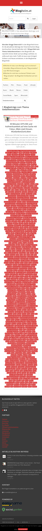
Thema (30, 369)
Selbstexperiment (31, 341)
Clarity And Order (15, 194)
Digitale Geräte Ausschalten (14, 217)
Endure (26, 227)
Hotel (17, 255)
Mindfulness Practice (29, 284)
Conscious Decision (10, 198)
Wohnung (16, 384)
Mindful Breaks (11, 284)
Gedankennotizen (10, 245)
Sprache (25, 355)
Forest (35, 241)
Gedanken (30, 243)
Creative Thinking (21, 204)
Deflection (9, 207)
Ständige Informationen (28, 357)
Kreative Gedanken (30, 270)
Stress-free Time (32, 361)
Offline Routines (10, 300)
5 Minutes (21, 154)
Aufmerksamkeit (17, 174)
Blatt (36, 184)
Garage (25, 243)
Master (21, 278)
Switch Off (24, 365)
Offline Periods (21, 298)
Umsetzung (22, 377)
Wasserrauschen (9, 382)
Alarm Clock (22, 164)
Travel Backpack (11, 373)
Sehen (7, 341)
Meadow (26, 278)
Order (29, 310)
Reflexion (28, 331)
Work (29, 384)
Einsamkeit (32, 223)
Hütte (28, 255)
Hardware (8, 251)
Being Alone (26, 180)
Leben (6, 276)
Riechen (23, 335)
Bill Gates (26, 184)
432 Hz (9, 154)
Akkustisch (15, 164)
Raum (20, 329)
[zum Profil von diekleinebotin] (4, 456)
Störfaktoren (32, 359)
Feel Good (33, 233)
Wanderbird (6, 433)
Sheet (29, 351)
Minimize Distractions (25, 286)
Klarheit (15, 265)
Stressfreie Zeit (20, 363)
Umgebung (30, 375)
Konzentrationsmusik (12, 268)
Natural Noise (12, 290)
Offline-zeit (19, 308)
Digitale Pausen (10, 219)
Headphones (29, 251)
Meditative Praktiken (23, 280)
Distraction (18, 219)
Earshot (28, 221)
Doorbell (8, 221)
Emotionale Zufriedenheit (11, 227)
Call (26, 190)
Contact (19, 202)
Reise (33, 331)
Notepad (23, 294)
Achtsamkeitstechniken (12, 162)
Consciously (33, 198)
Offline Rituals (31, 298)
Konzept (30, 268)
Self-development (9, 349)
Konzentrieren (23, 268)
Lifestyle (33, 85)
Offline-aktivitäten (20, 302)
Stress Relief (23, 361)
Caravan (35, 190)
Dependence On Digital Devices (27, 207)
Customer (13, 206)
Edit (35, 221)
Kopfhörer (9, 270)
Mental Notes (17, 282)
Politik (26, 90)
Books (5, 188)
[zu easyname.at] (12, 505)
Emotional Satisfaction (28, 225)
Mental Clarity (9, 282)
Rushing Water (24, 337)
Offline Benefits (32, 296)
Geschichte (19, 249)
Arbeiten (29, 170)
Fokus (33, 237)
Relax (25, 333)
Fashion (5, 85)
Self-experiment (19, 349)
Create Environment (32, 202)
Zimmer (34, 386)
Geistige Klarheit (26, 247)
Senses (35, 349)
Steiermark (22, 359)
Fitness (19, 85)
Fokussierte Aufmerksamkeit (24, 239)
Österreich (11, 312)
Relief (12, 335)
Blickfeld (7, 186)
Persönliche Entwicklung (12, 318)
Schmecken (7, 339)
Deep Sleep (34, 206)
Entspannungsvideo (18, 231)
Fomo (31, 241)
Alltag (32, 166)
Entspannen (9, 231)
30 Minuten (26, 152)
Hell (5, 253)
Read (24, 329)
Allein (28, 164)
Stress (7, 361)
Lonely (8, 278)
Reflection (22, 331)
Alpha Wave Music (11, 168)
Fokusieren (13, 239)
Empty (21, 227)
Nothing (29, 294)
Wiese (30, 382)
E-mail (23, 221)
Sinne (8, 353)
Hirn (28, 253)
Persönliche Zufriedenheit (27, 318)
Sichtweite (34, 351)
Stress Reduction (14, 361)
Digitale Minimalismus (29, 217)
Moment (35, 286)
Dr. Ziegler (5, 425)
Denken (15, 207)
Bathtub (29, 178)
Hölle (36, 253)
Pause (32, 314)
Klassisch (33, 265)
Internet (17, 263)
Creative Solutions (10, 204)
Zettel (29, 386)
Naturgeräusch (30, 290)
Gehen (22, 245)
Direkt (4, 439)
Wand (26, 380)
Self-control (32, 347)
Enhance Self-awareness (19, 229)
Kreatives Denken (21, 272)
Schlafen (35, 337)
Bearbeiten (19, 180)
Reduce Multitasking (12, 331)
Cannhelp (5, 445)
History (32, 253)
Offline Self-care (20, 300)
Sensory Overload (10, 351)
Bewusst (32, 180)
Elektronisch (17, 225)
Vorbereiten (34, 379)
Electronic (10, 225)
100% (20, 152)
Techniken (14, 367)
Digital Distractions (30, 211)
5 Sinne (33, 154)
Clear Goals (29, 194)
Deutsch (9, 209)
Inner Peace (16, 261)
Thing (7, 371)
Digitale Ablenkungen (32, 213)
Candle (30, 190)
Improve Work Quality (20, 257)
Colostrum (5, 431)
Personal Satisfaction (28, 316)
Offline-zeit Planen (11, 310)
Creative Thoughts (32, 204)
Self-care (25, 347)
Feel (28, 233)
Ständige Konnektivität (12, 359)
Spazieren (13, 355)
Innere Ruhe (34, 261)
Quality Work (20, 327)
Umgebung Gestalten (13, 377)
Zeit (11, 386)
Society (29, 353)
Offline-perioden (22, 304)
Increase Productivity (13, 259)
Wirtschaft (24, 95)
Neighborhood (22, 292)
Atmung (34, 172)
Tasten (8, 367)
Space (33, 353)
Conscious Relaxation (23, 198)
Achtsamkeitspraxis (30, 160)
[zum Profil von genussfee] (4, 464)
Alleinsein (33, 164)
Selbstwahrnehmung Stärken (15, 347)
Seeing (36, 339)
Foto (10, 243)
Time (21, 371)
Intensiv (11, 263)
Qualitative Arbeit (11, 327)
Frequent (14, 243)
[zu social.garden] (12, 511)
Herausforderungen (12, 253)
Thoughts (16, 371)
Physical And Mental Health (28, 320)
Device (24, 209)
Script (24, 339)
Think (11, 371)
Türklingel (32, 373)
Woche (35, 382)
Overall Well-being (29, 312)
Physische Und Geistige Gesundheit (16, 322)
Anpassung (13, 170)
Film (12, 85)
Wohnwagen (23, 384)
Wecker (22, 382)
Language (21, 274)
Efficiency (9, 223)
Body (35, 186)
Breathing (7, 190)
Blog (12, 186)
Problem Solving (9, 325)
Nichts (28, 292)
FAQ (18, 522)
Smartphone (18, 353)
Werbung (25, 522)
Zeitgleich (24, 386)
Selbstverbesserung (16, 345)
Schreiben (14, 339)
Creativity (7, 206)
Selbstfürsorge (12, 343)
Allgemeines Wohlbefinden (22, 166)
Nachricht (32, 288)
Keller (26, 263)
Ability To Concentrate (31, 156)
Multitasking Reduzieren (13, 288)
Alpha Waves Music (30, 168)
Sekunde (12, 341)
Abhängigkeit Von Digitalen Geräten (14, 156)
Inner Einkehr (8, 261)
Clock (34, 194)
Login (34, 19)
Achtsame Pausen (11, 160)
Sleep (12, 353)
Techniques (21, 367)
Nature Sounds (21, 290)
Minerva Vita (6, 429)
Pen (36, 314)
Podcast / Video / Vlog (12, 152)
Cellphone (11, 192)
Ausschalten (16, 176)
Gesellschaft (26, 249)
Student (18, 365)
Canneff (4, 447)
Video (20, 379)
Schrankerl (5, 437)
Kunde (7, 274)
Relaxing (7, 335)
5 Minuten (15, 154)
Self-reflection (29, 349)
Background (9, 178)
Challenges (18, 192)
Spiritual (19, 355)
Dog (32, 219)
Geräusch (7, 249)
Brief (12, 190)
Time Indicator (28, 371)
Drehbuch (14, 221)
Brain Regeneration (17, 188)
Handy (36, 249)
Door (35, 219)
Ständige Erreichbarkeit (14, 357)
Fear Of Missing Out (20, 233)
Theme (35, 369)
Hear (35, 251)
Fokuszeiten (25, 241)
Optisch (24, 310)
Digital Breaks (31, 209)
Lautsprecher (29, 274)
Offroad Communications (10, 427)
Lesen (22, 276)
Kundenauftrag (14, 274)
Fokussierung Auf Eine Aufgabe (13, 241)
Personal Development (14, 316)
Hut (25, 255)
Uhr (25, 375)
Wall (23, 380)
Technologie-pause (30, 367)
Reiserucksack (9, 333)
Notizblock (9, 296)
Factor (8, 233)
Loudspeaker (14, 278)
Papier (19, 314)
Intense (6, 263)
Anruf (18, 170)
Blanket (32, 184)
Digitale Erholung (26, 215)
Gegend (18, 245)
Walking (18, 380)
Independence (24, 259)
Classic (23, 194)
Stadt (29, 355)
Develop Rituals (17, 209)
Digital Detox (9, 211)
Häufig (13, 251)
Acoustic (22, 162)
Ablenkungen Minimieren (31, 158)
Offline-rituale (31, 304)
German (12, 249)
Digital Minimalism (9, 213)
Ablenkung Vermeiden (17, 158)
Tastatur (30, 365)
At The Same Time (26, 172)
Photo (12, 320)
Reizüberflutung (18, 333)
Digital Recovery (20, 213)
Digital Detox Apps (19, 211)
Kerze (30, 263)
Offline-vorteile (11, 308)
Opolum (4, 419)
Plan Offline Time (31, 322)
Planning (8, 323)
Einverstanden (23, 529)
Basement (23, 178)
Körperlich (21, 270)
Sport (16, 95)
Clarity (8, 194)
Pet (36, 318)
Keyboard (35, 263)
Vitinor (4, 443)
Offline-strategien (32, 306)
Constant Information (10, 202)
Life (30, 276)
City (35, 192)
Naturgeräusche (12, 292)
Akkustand (9, 164)
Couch (24, 202)
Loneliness (35, 276)
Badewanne (16, 178)
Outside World (19, 312)
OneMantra (6, 435)
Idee (35, 255)
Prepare (34, 323)
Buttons (21, 190)
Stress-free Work (10, 363)
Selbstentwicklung (21, 341)
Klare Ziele (9, 265)
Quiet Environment (12, 329)
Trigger (19, 373)
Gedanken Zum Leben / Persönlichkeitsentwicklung (21, 150)
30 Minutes (33, 152)
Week (26, 382)
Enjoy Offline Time (32, 229)
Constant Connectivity (27, 200)
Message (34, 282)
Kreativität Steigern (32, 272)
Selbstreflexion (30, 343)
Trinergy (5, 441)
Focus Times (30, 235)
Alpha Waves (20, 168)
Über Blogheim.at (8, 522)
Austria (23, 176)
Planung (14, 323)
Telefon (18, 369)
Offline (14, 296)
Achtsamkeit (20, 160)
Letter (26, 276)
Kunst (5, 90)
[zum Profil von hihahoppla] (4, 471)
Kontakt (9, 266)
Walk (14, 380)
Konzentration (17, 266)
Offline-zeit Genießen (29, 308)
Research (17, 335)
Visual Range (26, 379)
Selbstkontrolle (21, 343)
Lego (13, 276)
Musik (12, 90)
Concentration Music (22, 196)
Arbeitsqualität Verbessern (12, 172)
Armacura (5, 421)
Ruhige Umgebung (14, 337)
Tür (28, 373)
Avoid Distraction (30, 176)
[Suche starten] (28, 18)
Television (24, 369)
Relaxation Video (32, 333)
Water (17, 382)
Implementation (8, 257)
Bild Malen (20, 184)
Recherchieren (31, 329)
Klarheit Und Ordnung (24, 265)
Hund (21, 255)
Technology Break (10, 369)
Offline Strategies (31, 300)
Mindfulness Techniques (11, 286)
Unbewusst (7, 379)
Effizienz (15, 223)
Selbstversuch (27, 345)
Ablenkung (7, 158)
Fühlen (20, 243)
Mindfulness (19, 284)
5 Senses (27, 154)
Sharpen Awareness (21, 351)
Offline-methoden (12, 304)
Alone (36, 166)
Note (18, 294)
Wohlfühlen (10, 384)
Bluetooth (30, 186)
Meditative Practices (10, 280)
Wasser (31, 380)
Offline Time (10, 302)
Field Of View (18, 235)
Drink (19, 221)
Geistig (8, 247)
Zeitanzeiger (17, 386)
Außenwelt (32, 174)
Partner (24, 314)
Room (6, 337)
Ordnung (34, 310)
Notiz (33, 294)
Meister (35, 280)
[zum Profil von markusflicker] (7, 121)
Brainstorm (27, 188)
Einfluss (21, 223)
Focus (24, 235)
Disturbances (26, 219)
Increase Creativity (32, 257)
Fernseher (11, 235)
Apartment (23, 170)
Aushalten (9, 176)
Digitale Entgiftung (16, 215)
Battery (34, 178)
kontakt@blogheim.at (10, 492)
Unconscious (14, 379)
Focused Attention (12, 237)
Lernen (17, 276)
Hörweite (12, 255)
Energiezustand (33, 227)
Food (25, 85)
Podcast (24, 323)
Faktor (12, 233)
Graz (32, 249)
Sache (30, 337)
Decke (28, 206)
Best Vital (5, 423)
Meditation (33, 278)
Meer (31, 280)
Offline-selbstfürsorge (21, 306)
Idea (32, 255)
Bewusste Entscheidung (14, 182)
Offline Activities (22, 296)
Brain (9, 188)
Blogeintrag (24, 186)
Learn (35, 274)
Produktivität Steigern (31, 325)
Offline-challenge (30, 302)
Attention (9, 174)
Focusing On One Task (24, 237)
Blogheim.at (21, 10)
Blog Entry (17, 186)
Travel (34, 371)
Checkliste (30, 192)
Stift (27, 359)
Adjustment (29, 162)
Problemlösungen (19, 325)
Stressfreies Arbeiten (31, 363)
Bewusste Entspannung (28, 182)
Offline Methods (11, 298)
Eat (32, 221)
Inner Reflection (25, 261)
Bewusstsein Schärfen (10, 184)
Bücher (17, 190)
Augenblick (26, 174)
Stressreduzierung (10, 365)
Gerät (33, 247)
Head (23, 251)
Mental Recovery (27, 282)
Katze (21, 263)
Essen (34, 231)
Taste (35, 365)
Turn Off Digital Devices (16, 375)
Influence (31, 259)
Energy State (8, 229)
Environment (28, 231)
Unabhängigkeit (31, 377)
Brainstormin (34, 188)
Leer (10, 276)
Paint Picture (8, 314)
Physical (17, 320)
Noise (32, 292)
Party (28, 314)
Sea (28, 339)
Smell (24, 353)
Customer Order (21, 206)
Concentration (12, 196)
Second (31, 339)
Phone (8, 320)
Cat (6, 192)
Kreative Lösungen (10, 272)
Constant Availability (14, 200)
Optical (19, 310)
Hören (7, 255)
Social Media (7, 95)
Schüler (20, 339)
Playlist (19, 323)
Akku (34, 162)
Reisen (18, 90)
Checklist (24, 192)
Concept (31, 196)
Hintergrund (22, 253)
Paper (14, 314)
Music (23, 288)
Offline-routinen (9, 306)
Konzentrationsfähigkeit (28, 266)
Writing (33, 384)
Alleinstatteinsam (9, 166)
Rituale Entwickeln (31, 335)
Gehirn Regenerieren (31, 245)
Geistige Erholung (16, 247)
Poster (29, 323)
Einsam (26, 223)
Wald (10, 380)
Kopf (34, 268)
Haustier (18, 251)
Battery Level (11, 180)
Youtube (7, 386)
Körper (15, 270)
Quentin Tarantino (30, 327)
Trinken (24, 373)
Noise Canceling (11, 294)
